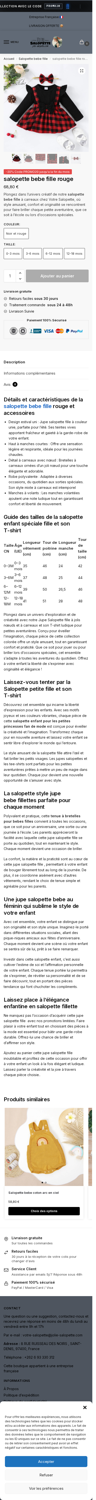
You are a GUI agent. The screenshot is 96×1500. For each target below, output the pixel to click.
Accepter (46, 1461)
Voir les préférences (46, 1488)
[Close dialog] (91, 725)
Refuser (46, 1475)
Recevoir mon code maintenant (70, 756)
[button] (84, 1407)
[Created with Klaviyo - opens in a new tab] (46, 777)
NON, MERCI (70, 763)
